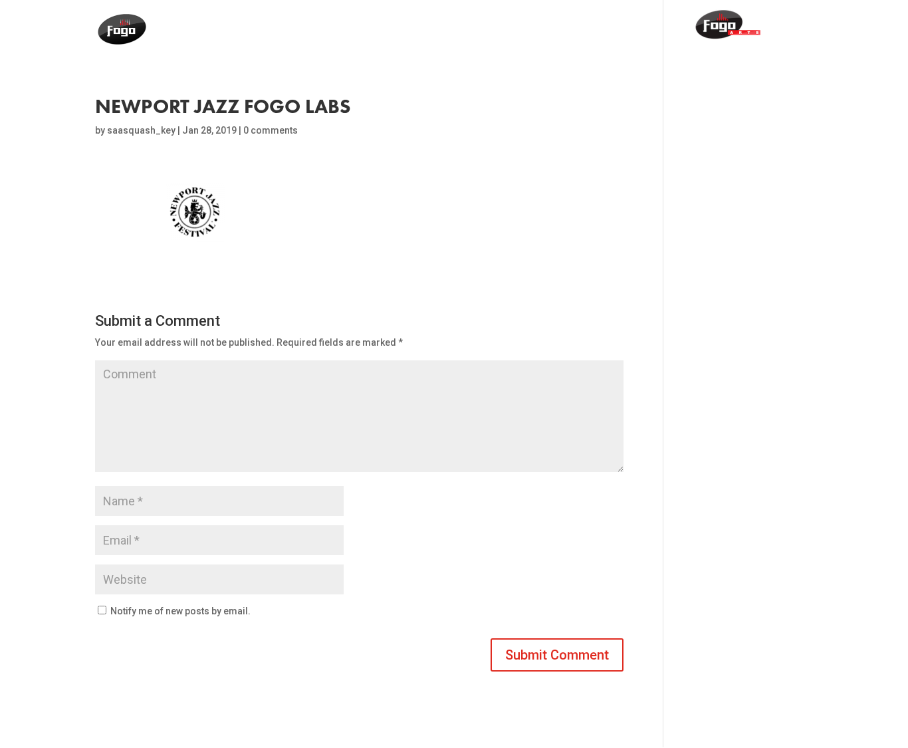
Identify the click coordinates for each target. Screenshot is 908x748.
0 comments (270, 130)
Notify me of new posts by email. (180, 611)
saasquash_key (141, 130)
